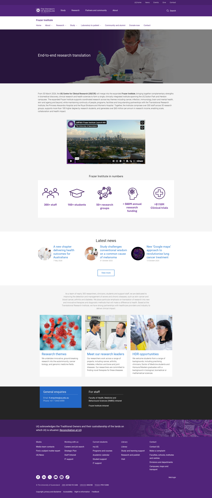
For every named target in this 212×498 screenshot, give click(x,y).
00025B (90, 485)
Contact (173, 2)
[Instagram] (62, 477)
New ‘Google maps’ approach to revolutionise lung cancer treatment (159, 252)
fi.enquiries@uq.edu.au (59, 398)
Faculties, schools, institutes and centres (162, 456)
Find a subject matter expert (48, 451)
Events (156, 2)
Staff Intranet (70, 455)
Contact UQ (154, 447)
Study (63, 10)
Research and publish (130, 455)
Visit (123, 459)
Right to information (82, 492)
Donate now (134, 25)
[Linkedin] (44, 477)
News (147, 2)
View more (106, 273)
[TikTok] (67, 477)
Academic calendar (101, 455)
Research (76, 10)
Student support (100, 459)
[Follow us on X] (50, 477)
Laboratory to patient (90, 25)
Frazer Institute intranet (99, 406)
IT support (68, 459)
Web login (172, 477)
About (115, 10)
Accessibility (68, 492)
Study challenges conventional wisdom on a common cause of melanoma (113, 252)
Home (38, 25)
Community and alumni (115, 25)
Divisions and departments (161, 462)
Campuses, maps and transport (159, 468)
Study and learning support (133, 451)
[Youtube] (56, 477)
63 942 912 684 (72, 485)
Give (164, 2)
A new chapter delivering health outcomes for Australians (63, 252)
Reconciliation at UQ (71, 430)
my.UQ (95, 447)
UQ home (137, 2)
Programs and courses (102, 451)
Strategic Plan (70, 451)
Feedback (95, 492)
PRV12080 (105, 485)
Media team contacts (45, 447)
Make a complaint (157, 451)
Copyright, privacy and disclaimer (48, 492)
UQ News (40, 455)
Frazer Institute (44, 20)
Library (124, 447)
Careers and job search (74, 447)
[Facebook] (38, 477)
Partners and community (96, 10)
